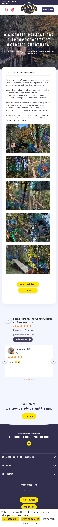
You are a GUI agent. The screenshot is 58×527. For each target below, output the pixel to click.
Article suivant (27, 290)
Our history (7, 474)
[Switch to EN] (13, 9)
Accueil (7, 51)
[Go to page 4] (33, 379)
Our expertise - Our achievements (18, 456)
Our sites (6, 465)
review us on (21, 339)
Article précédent (28, 284)
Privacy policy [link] (29, 523)
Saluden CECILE (24, 349)
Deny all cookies (30, 518)
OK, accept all (10, 518)
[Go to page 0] (24, 379)
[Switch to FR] (6, 9)
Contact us (29, 507)
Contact (29, 416)
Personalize (49, 518)
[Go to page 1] (26, 379)
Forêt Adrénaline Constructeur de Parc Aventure (32, 320)
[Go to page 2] (29, 379)
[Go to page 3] (31, 379)
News (14, 51)
